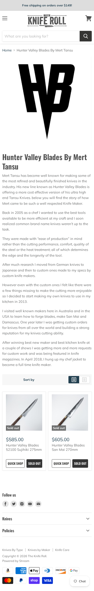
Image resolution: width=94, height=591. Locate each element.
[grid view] (73, 379)
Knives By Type (12, 550)
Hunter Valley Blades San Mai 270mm (68, 447)
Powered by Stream (15, 561)
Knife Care (62, 550)
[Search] (86, 36)
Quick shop (15, 463)
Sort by (28, 379)
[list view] (84, 379)
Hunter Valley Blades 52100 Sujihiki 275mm (24, 447)
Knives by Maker (39, 550)
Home (7, 50)
